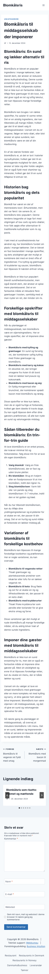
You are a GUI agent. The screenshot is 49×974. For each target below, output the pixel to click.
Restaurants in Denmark (31, 955)
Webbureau (32, 943)
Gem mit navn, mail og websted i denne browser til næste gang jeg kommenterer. (25, 917)
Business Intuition (36, 946)
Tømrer (24, 970)
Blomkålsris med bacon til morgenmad (37, 755)
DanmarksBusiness (17, 965)
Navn (9, 881)
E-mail (9, 894)
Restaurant (10, 955)
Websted (10, 907)
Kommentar (11, 838)
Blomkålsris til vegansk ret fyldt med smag (12, 755)
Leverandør (36, 965)
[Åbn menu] (43, 5)
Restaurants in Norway (24, 960)
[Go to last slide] (7, 795)
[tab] (19, 808)
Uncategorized (11, 19)
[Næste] (42, 795)
